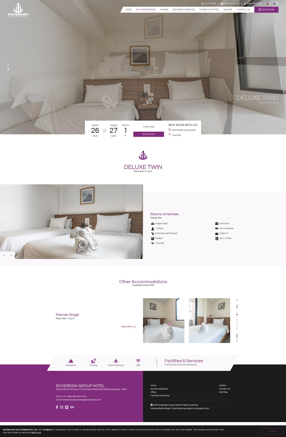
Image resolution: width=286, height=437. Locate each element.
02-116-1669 (65, 396)
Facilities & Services (184, 10)
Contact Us (243, 10)
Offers (164, 10)
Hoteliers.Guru (202, 408)
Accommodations (146, 10)
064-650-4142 (79, 396)
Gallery (227, 10)
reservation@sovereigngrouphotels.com (81, 400)
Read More (127, 327)
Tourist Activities (209, 10)
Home (128, 10)
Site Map (223, 392)
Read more (36, 432)
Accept (272, 431)
